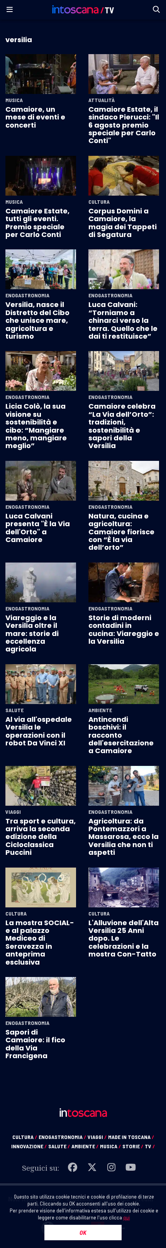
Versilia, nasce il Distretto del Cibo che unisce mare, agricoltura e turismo (37, 320)
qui (126, 1217)
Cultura (99, 202)
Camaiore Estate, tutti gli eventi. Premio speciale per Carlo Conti (37, 222)
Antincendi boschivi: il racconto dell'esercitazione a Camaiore (121, 735)
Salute (14, 710)
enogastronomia (62, 1137)
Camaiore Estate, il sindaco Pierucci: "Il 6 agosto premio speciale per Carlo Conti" (123, 125)
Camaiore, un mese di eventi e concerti (35, 117)
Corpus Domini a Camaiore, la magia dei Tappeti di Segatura (122, 222)
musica (110, 1146)
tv (150, 1146)
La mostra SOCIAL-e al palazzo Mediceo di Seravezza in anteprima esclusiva (39, 942)
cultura (24, 1137)
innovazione (29, 1146)
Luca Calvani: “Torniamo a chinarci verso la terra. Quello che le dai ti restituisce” (123, 320)
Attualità (101, 100)
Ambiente (100, 710)
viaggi (97, 1137)
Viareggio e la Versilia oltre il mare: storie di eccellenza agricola (32, 633)
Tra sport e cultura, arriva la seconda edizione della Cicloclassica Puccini (40, 837)
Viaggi (13, 812)
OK (83, 1232)
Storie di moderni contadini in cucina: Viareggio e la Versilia (123, 629)
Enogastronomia (27, 295)
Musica (14, 100)
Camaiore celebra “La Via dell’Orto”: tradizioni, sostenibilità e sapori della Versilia (122, 425)
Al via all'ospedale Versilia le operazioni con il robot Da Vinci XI (38, 731)
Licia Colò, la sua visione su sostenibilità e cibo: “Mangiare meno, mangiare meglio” (36, 425)
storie (132, 1146)
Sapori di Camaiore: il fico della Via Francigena (35, 1043)
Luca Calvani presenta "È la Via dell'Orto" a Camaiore (37, 527)
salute (59, 1146)
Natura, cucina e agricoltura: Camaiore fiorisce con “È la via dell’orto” (121, 531)
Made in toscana (131, 1137)
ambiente (84, 1146)
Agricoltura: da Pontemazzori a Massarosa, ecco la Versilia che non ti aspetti (123, 837)
